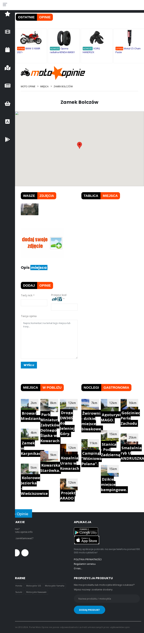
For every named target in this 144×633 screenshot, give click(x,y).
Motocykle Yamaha (54, 585)
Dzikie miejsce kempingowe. (114, 484)
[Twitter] (16, 553)
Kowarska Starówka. (50, 468)
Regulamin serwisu (85, 564)
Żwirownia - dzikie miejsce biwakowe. (92, 421)
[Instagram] (25, 553)
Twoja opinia (29, 316)
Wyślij (29, 365)
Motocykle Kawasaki (36, 592)
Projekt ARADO (68, 495)
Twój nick (26, 295)
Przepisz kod (59, 295)
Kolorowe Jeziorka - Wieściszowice (34, 485)
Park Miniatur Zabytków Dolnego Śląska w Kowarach (50, 427)
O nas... (78, 568)
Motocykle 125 (33, 585)
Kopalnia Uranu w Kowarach (69, 463)
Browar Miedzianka (32, 416)
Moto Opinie (28, 86)
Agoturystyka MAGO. (114, 417)
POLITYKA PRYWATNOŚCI (88, 559)
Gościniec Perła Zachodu (130, 418)
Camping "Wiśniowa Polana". (91, 458)
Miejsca (44, 86)
